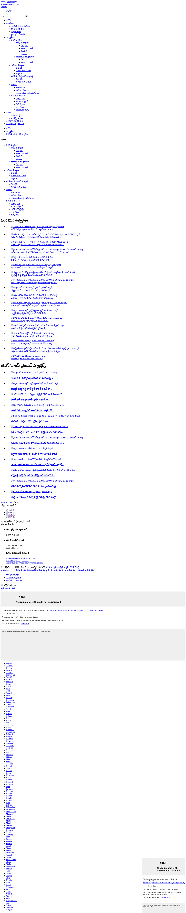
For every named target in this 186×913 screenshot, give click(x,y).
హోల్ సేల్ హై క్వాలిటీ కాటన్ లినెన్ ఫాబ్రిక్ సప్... (32, 410)
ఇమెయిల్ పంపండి (8, 588)
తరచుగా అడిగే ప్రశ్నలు (15, 121)
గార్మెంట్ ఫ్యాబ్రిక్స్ (22, 43)
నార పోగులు (21, 87)
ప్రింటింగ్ (24, 51)
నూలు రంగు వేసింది (28, 48)
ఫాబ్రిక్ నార (5, 570)
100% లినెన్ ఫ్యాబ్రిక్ (18, 570)
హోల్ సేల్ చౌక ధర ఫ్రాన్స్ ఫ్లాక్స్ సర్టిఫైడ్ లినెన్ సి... (29, 321)
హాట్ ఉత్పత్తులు (52, 567)
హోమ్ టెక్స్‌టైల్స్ (22, 110)
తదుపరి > (7, 502)
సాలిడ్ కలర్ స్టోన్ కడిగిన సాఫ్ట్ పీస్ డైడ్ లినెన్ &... (30, 328)
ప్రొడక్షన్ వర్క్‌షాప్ (18, 34)
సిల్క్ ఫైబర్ (20, 104)
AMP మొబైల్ (75, 567)
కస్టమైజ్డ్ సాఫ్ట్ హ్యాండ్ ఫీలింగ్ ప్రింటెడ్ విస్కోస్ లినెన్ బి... (32, 275)
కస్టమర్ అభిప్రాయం (18, 29)
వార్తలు (9, 112)
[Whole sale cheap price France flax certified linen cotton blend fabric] (36, 394)
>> (12, 502)
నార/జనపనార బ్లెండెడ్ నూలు (27, 93)
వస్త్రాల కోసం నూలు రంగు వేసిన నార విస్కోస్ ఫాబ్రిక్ (30, 260)
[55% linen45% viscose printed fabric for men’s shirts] (36, 459)
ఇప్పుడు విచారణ (7, 524)
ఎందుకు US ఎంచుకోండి (20, 26)
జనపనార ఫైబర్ (22, 101)
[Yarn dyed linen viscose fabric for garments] (32, 448)
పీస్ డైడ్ (24, 45)
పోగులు (14, 85)
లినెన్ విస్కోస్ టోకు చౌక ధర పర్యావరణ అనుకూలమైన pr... (34, 283)
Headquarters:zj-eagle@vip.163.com (20, 558)
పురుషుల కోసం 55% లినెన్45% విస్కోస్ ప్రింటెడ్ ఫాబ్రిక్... (37, 464)
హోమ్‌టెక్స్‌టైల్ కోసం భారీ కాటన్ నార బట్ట (27, 359)
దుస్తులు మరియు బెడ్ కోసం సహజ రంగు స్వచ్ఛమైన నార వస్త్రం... (36, 351)
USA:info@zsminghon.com (17, 560)
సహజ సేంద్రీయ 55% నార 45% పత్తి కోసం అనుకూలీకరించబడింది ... (37, 245)
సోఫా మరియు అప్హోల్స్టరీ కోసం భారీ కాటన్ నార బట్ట (31, 336)
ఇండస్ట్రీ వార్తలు (17, 118)
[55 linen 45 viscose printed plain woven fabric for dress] (34, 372)
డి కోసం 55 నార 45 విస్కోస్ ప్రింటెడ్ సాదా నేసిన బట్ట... (32, 298)
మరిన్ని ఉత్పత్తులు (18, 96)
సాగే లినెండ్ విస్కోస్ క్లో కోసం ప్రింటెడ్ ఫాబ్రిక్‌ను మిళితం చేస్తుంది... (36, 305)
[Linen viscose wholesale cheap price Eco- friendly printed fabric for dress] (42, 481)
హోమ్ (8, 20)
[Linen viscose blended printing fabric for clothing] (31, 492)
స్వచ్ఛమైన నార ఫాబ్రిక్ (84, 570)
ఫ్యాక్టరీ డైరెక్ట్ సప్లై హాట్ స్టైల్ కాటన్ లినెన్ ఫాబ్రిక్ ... (29, 313)
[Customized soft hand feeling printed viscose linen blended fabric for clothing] (43, 470)
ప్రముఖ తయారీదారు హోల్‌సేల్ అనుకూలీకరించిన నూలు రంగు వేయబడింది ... (41, 252)
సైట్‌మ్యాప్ (64, 567)
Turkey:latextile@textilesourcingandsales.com (24, 563)
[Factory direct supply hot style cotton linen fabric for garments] (34, 383)
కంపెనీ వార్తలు (16, 115)
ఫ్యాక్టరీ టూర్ (16, 32)
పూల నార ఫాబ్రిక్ (68, 570)
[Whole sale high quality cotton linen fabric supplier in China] (37, 405)
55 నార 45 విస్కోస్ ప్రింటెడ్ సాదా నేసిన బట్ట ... (32, 378)
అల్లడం (24, 54)
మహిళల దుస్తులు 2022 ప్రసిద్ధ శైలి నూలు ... (31, 421)
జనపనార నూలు (22, 90)
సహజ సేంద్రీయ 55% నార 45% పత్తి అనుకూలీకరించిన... (37, 432)
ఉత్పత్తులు (10, 37)
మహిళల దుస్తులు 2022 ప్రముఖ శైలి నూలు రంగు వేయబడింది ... (36, 237)
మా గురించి (10, 23)
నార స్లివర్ (20, 107)
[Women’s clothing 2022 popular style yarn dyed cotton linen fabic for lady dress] (45, 416)
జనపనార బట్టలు (17, 65)
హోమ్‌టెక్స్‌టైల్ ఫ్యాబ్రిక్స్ (25, 57)
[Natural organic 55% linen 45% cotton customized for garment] (39, 427)
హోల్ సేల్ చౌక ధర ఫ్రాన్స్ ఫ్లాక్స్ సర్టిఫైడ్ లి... (30, 399)
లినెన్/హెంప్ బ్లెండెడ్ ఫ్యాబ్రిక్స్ (22, 76)
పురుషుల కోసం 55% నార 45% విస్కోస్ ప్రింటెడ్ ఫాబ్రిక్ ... (33, 267)
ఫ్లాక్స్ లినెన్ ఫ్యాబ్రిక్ (53, 570)
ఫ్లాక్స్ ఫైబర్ (20, 98)
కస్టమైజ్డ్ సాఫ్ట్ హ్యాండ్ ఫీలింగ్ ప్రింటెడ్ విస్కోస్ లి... (33, 475)
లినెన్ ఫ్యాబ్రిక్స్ (16, 40)
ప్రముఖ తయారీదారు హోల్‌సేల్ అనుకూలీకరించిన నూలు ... (37, 443)
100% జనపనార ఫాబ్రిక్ (36, 570)
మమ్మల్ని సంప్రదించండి (15, 124)
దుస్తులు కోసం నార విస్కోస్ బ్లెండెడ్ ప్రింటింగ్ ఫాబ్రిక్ (30, 290)
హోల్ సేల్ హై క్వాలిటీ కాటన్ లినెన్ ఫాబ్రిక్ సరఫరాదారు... (32, 229)
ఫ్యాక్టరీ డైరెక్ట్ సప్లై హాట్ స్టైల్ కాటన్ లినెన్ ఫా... (31, 388)
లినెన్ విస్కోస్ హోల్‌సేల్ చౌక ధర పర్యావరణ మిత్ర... (34, 486)
